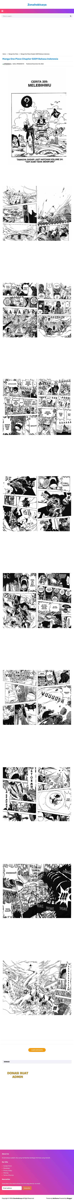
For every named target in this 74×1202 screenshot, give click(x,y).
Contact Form (7, 1166)
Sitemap (5, 1173)
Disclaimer (6, 1168)
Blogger (69, 1198)
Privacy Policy (7, 1170)
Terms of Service (8, 1175)
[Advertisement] (37, 35)
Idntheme (56, 1198)
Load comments (37, 1050)
